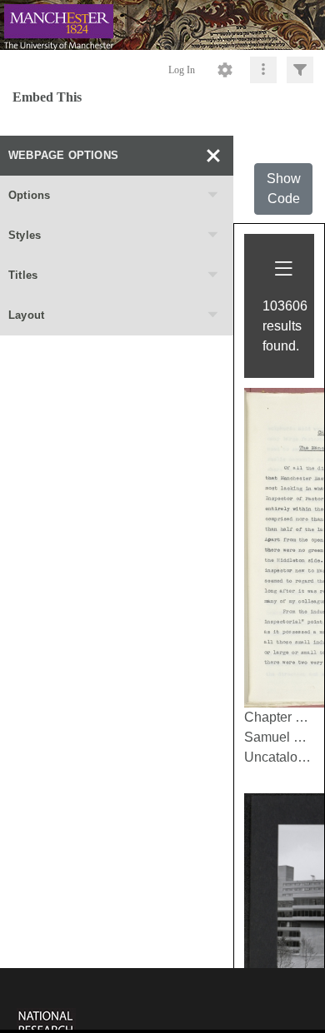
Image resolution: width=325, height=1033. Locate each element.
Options (29, 195)
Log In (181, 70)
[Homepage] (162, 25)
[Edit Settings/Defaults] (225, 70)
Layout (26, 315)
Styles (24, 235)
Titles (23, 275)
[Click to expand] (300, 70)
